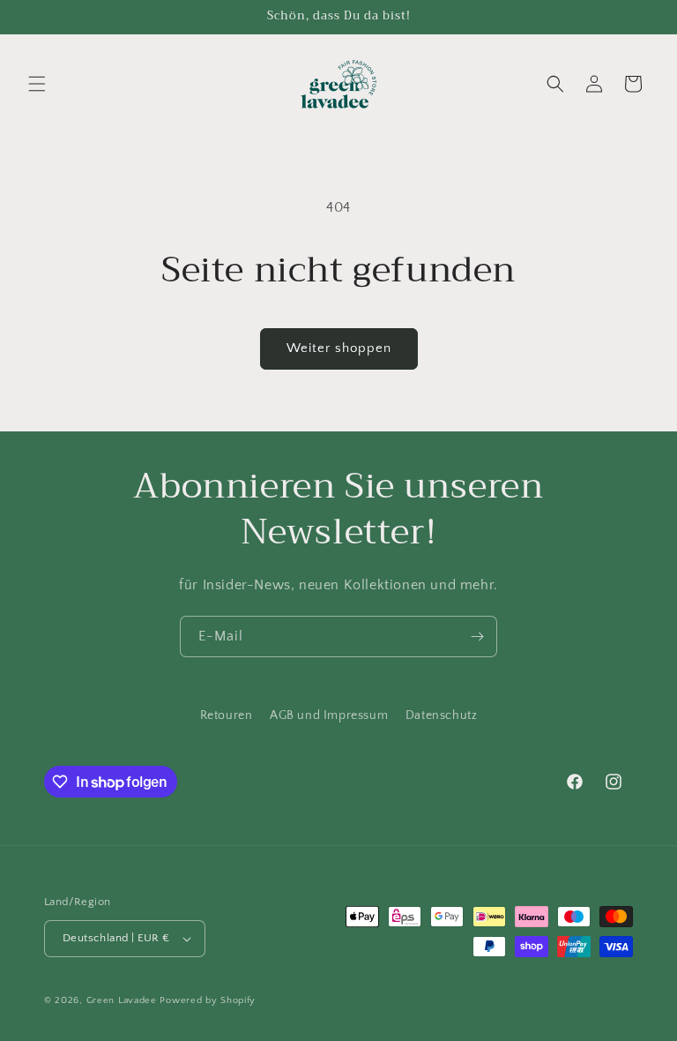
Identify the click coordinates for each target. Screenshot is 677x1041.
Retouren (226, 715)
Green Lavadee (121, 1000)
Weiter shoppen (338, 348)
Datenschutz (441, 715)
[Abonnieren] (477, 636)
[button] (37, 83)
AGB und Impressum (329, 715)
